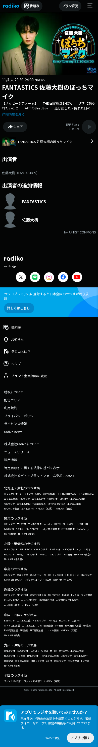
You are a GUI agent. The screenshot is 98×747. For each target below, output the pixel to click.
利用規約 (10, 407)
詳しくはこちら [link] (18, 308)
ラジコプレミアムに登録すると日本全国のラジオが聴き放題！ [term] (46, 296)
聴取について (14, 392)
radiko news (13, 431)
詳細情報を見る (13, 114)
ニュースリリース (17, 452)
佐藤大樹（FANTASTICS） (20, 172)
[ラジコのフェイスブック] (63, 277)
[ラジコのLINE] (35, 277)
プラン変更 (70, 6)
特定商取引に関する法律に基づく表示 (32, 467)
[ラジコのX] (21, 277)
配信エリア (12, 400)
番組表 (34, 6)
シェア (18, 127)
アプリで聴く (80, 738)
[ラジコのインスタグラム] (49, 277)
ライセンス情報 (15, 423)
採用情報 (10, 459)
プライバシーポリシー (20, 415)
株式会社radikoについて (22, 443)
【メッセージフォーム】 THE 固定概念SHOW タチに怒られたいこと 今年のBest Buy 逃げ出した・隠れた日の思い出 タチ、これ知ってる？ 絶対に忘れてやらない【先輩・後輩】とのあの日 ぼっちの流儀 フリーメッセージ (48, 106)
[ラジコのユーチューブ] (77, 277)
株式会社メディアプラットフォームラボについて (39, 475)
